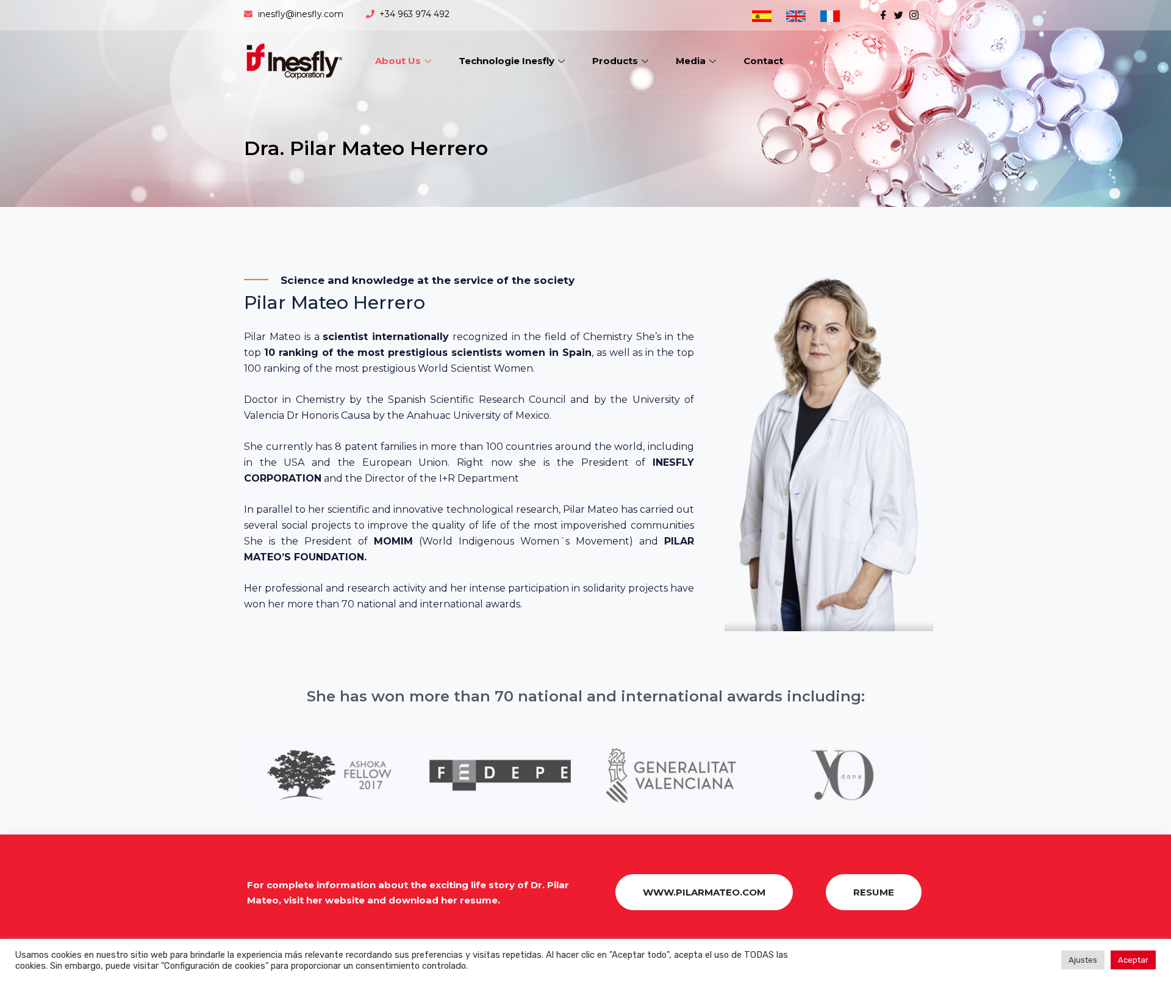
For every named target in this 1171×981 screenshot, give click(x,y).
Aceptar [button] (1133, 960)
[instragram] (914, 14)
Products (615, 61)
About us (398, 61)
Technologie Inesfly (506, 61)
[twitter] (898, 14)
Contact (763, 61)
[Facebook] (883, 14)
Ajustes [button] (1083, 960)
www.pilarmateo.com (704, 892)
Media (691, 61)
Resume (873, 892)
